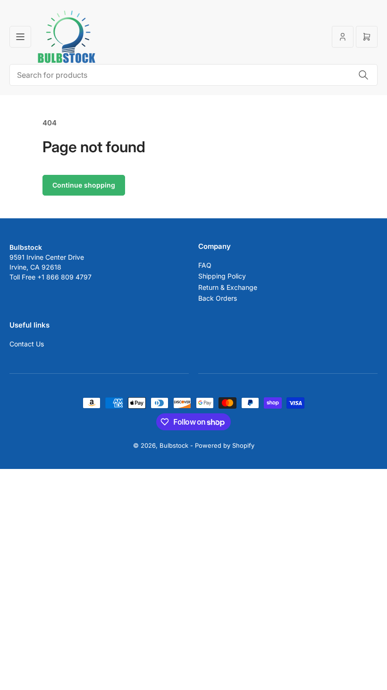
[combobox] (193, 75)
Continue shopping (83, 185)
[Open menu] (20, 37)
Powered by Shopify (224, 445)
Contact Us (26, 344)
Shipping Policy (222, 276)
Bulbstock (174, 445)
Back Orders (217, 298)
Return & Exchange (227, 287)
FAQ (204, 265)
